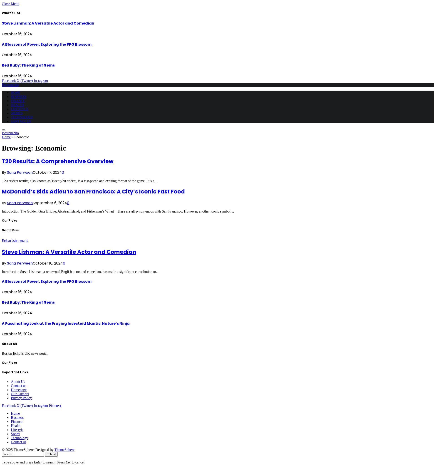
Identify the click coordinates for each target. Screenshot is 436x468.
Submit (51, 454)
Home (15, 92)
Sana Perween (20, 172)
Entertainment (15, 240)
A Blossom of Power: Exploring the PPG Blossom (47, 44)
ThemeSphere (64, 450)
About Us (18, 382)
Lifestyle (19, 109)
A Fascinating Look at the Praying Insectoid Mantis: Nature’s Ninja (66, 323)
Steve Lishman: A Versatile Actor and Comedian (48, 23)
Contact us (21, 121)
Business (18, 97)
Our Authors (20, 394)
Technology (22, 117)
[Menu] (3, 130)
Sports (17, 113)
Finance (18, 101)
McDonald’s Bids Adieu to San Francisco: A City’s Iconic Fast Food (93, 191)
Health (17, 105)
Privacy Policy (21, 398)
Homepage (19, 390)
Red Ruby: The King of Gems (28, 65)
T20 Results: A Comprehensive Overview (58, 161)
